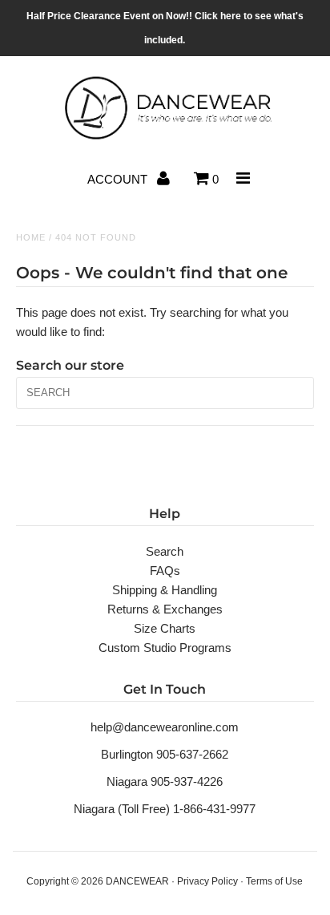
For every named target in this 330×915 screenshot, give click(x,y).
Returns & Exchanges (165, 609)
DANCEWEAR (137, 881)
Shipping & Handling (164, 590)
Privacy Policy (207, 881)
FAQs (165, 570)
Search (164, 551)
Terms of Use (274, 881)
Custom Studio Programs (165, 647)
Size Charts (164, 628)
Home (31, 237)
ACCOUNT (119, 179)
